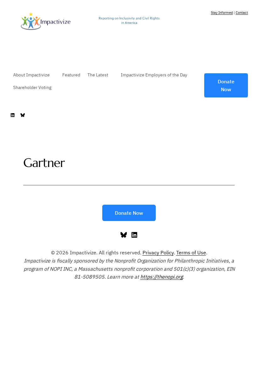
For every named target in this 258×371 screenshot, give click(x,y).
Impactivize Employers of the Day (154, 75)
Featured (71, 75)
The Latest (97, 75)
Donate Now (226, 85)
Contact (242, 12)
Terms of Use (191, 252)
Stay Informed (222, 12)
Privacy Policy (158, 252)
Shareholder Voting (32, 87)
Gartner (44, 163)
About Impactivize (31, 75)
